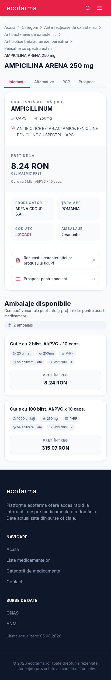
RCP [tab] (66, 81)
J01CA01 (23, 234)
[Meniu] (100, 8)
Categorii (30, 27)
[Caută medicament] (88, 8)
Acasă (9, 27)
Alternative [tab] (44, 81)
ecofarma (21, 8)
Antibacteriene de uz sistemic (30, 34)
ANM (11, 623)
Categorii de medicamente (33, 571)
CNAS (12, 613)
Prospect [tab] (87, 81)
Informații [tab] (17, 81)
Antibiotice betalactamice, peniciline (36, 41)
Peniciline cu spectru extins (28, 48)
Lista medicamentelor (28, 560)
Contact (14, 581)
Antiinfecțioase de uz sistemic (70, 27)
